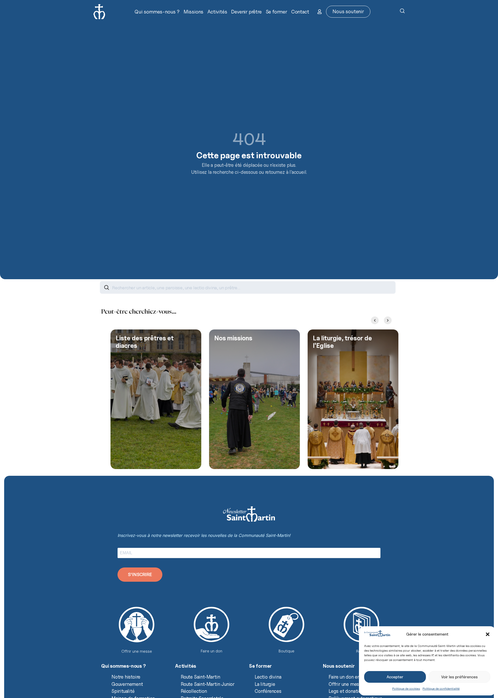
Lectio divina (268, 677)
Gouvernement (127, 684)
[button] (487, 634)
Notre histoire (126, 677)
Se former (276, 12)
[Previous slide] (375, 320)
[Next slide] (388, 320)
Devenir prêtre (246, 12)
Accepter (395, 677)
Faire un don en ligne (350, 677)
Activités (217, 12)
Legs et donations (347, 691)
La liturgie (265, 684)
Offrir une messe (346, 684)
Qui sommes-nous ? (157, 12)
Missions (193, 12)
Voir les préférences (459, 677)
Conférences (268, 691)
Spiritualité (123, 691)
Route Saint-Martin (200, 677)
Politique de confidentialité (441, 688)
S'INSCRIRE (140, 574)
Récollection (194, 691)
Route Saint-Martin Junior (207, 684)
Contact (300, 12)
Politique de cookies (406, 688)
